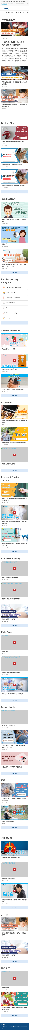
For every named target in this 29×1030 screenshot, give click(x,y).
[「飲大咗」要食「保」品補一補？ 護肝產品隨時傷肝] (14, 29)
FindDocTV (9, 12)
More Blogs (14, 192)
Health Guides (18, 12)
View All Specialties (14, 323)
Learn (3, 12)
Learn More (4, 4)
